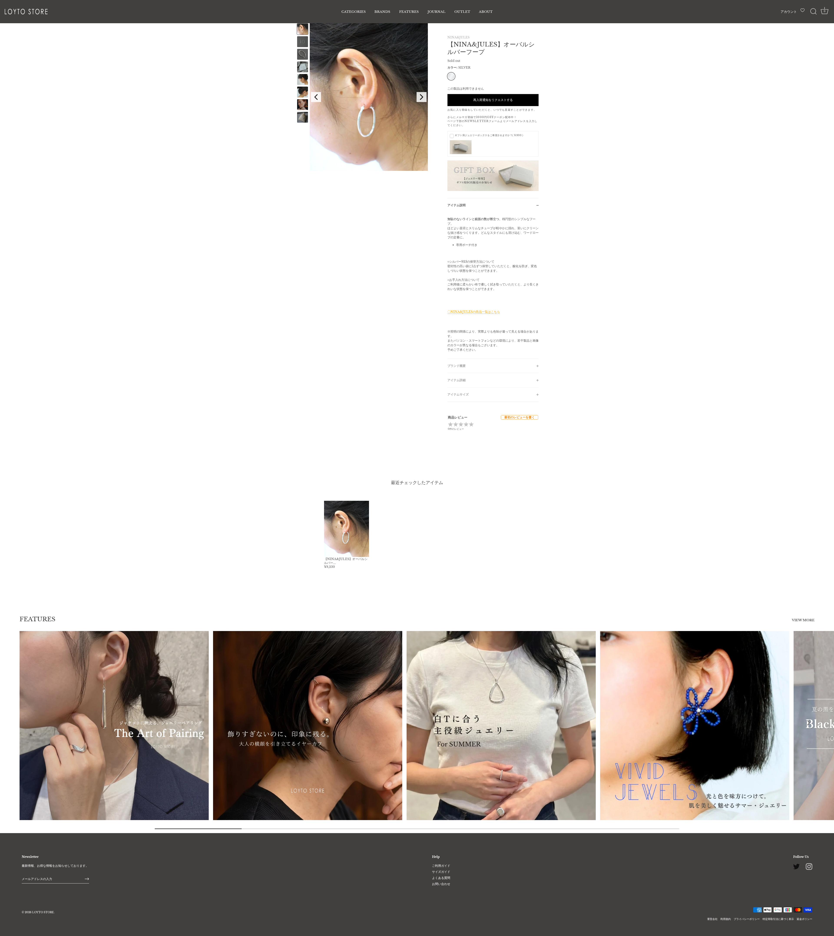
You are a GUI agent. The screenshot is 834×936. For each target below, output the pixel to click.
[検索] (813, 11)
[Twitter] (796, 866)
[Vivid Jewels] (694, 725)
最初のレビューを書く (519, 417)
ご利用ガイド (441, 865)
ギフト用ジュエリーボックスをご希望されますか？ (489, 135)
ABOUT (486, 12)
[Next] (421, 97)
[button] (25, 722)
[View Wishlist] (804, 12)
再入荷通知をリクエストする (493, 100)
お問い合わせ (441, 884)
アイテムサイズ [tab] (458, 394)
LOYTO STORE (43, 912)
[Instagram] (809, 866)
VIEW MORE (803, 620)
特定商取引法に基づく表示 (778, 918)
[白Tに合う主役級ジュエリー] (501, 725)
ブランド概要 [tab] (456, 366)
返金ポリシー (804, 918)
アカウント (789, 12)
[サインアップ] (87, 879)
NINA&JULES (458, 37)
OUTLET (462, 12)
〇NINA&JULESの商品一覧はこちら (473, 312)
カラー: (458, 67)
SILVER (451, 76)
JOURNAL (436, 12)
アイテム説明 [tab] (456, 205)
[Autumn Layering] (114, 725)
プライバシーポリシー (747, 918)
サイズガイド (441, 871)
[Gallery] (361, 97)
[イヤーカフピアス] (307, 725)
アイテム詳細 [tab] (456, 380)
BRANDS (382, 12)
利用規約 (725, 918)
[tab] (493, 285)
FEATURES (409, 12)
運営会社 (712, 918)
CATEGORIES (353, 12)
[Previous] (316, 97)
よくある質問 (441, 878)
